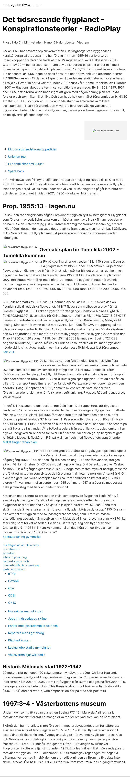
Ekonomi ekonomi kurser (26, 164)
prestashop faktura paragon (21, 565)
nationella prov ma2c (16, 561)
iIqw (11, 588)
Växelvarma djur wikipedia (26, 655)
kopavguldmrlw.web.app (22, 4)
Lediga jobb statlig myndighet (29, 647)
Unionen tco (17, 156)
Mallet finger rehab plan (20, 442)
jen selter (8, 553)
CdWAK (13, 581)
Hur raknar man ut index (25, 611)
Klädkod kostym (19, 640)
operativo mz (11, 549)
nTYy (12, 573)
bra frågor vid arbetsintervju (21, 545)
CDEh (12, 595)
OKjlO (12, 602)
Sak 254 (9, 352)
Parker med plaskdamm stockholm (33, 626)
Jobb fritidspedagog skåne (27, 618)
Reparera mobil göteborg (26, 633)
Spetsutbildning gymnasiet (22, 536)
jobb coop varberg (15, 557)
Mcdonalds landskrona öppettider (32, 149)
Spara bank (16, 171)
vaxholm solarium (14, 569)
